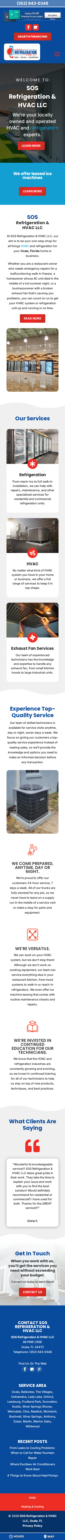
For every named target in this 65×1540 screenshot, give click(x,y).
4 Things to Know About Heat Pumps (32, 1475)
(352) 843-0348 (32, 3)
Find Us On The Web (33, 1363)
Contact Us (32, 1292)
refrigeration (44, 128)
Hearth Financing (32, 36)
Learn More (31, 145)
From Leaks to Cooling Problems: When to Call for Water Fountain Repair (32, 1452)
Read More (32, 318)
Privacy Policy (32, 1525)
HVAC (25, 246)
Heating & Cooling (32, 1506)
